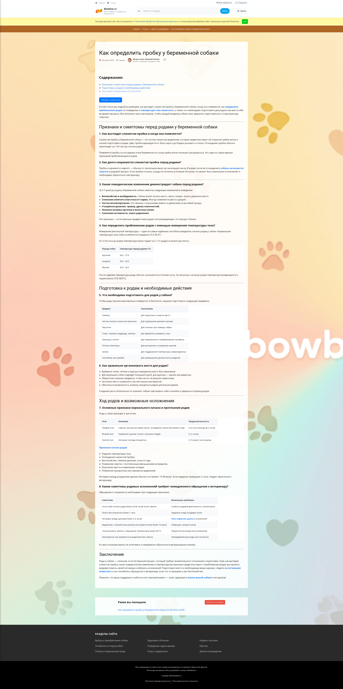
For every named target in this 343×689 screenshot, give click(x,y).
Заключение (108, 94)
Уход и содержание (157, 651)
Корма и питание (209, 640)
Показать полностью (110, 100)
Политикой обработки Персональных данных (156, 21)
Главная (101, 3)
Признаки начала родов (113, 447)
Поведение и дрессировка (161, 645)
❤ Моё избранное (224, 3)
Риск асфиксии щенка (182, 518)
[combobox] (183, 11)
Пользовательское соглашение (185, 681)
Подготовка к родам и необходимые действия (126, 87)
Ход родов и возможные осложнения (121, 91)
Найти (225, 11)
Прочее (204, 645)
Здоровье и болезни (158, 640)
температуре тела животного (157, 110)
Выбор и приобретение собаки (111, 640)
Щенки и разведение (211, 651)
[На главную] (98, 11)
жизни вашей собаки (199, 577)
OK (245, 21)
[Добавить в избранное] (164, 60)
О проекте (242, 3)
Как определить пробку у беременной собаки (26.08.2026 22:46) (151, 609)
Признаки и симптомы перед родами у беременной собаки (133, 84)
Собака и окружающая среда (110, 651)
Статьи (113, 3)
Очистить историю (215, 602)
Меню (243, 11)
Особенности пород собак (109, 645)
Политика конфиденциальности (158, 681)
